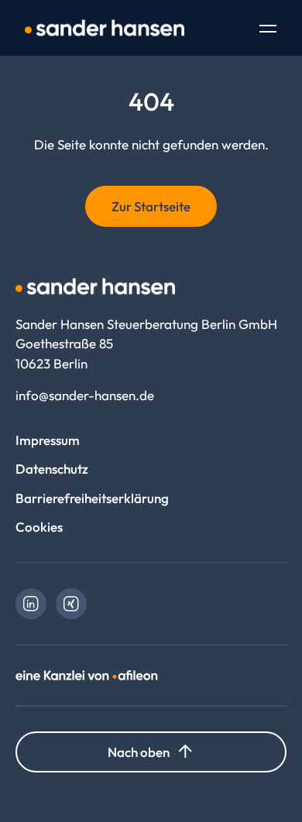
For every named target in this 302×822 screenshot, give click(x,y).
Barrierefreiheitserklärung (92, 498)
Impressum (47, 440)
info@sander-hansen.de (84, 395)
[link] (30, 603)
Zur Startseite (151, 206)
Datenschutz (51, 469)
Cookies (39, 527)
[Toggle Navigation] (267, 30)
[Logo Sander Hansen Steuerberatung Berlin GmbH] (104, 28)
